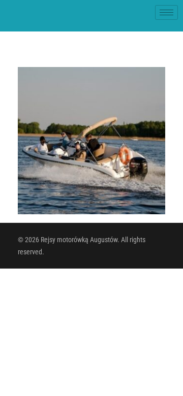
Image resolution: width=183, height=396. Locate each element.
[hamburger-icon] (166, 12)
